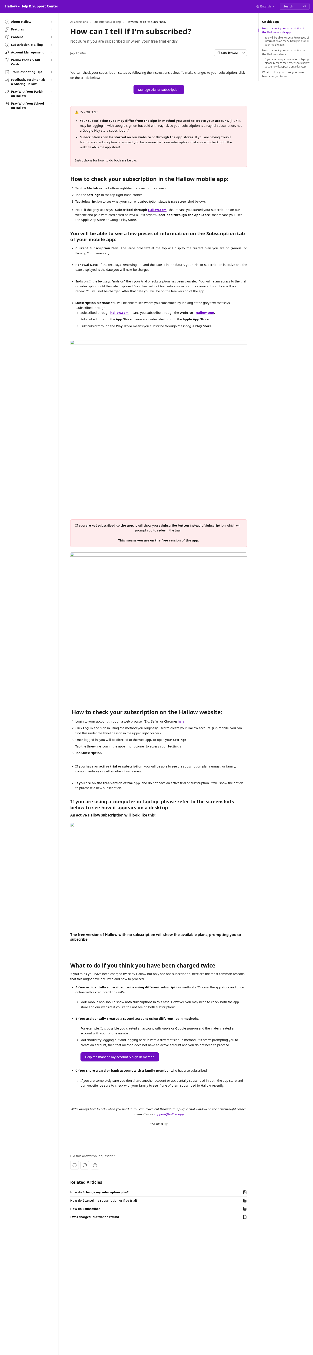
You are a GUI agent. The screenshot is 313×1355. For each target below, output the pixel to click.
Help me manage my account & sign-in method (119, 1057)
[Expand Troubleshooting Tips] (51, 72)
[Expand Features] (51, 29)
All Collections (79, 22)
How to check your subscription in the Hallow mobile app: (283, 30)
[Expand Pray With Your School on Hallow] (51, 104)
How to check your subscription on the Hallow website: (284, 52)
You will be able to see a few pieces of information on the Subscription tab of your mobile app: (287, 41)
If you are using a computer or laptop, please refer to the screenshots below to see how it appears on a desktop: (287, 63)
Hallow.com (157, 209)
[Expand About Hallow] (51, 22)
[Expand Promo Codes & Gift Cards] (51, 60)
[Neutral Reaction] (84, 1165)
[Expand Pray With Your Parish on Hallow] (51, 92)
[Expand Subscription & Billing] (51, 45)
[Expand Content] (51, 37)
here (181, 721)
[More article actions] (243, 52)
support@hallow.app (169, 1114)
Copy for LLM (229, 53)
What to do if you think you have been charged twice (283, 74)
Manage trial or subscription (158, 89)
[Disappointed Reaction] (74, 1165)
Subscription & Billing (107, 22)
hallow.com (119, 312)
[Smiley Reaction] (95, 1165)
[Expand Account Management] (51, 52)
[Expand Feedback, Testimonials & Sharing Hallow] (51, 80)
